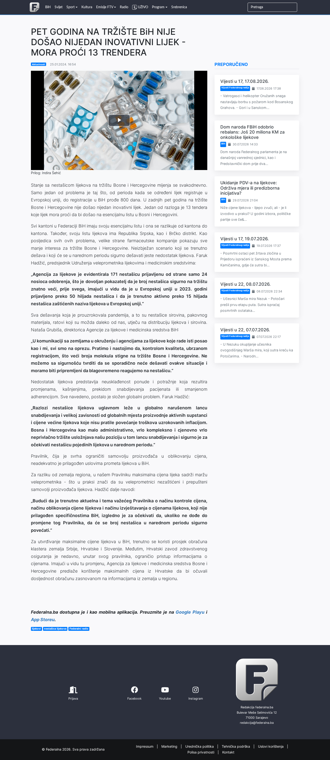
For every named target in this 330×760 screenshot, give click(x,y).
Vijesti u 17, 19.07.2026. (244, 238)
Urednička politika (200, 746)
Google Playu (190, 612)
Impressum (145, 746)
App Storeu (43, 619)
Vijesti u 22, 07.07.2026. (245, 329)
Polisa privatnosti (201, 752)
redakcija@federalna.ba (257, 722)
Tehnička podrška (236, 746)
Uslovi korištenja (271, 746)
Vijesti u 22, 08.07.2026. (245, 284)
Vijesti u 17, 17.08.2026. (244, 81)
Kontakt (228, 752)
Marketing (169, 746)
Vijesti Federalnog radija (235, 87)
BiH (223, 143)
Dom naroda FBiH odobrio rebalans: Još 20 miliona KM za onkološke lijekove (252, 132)
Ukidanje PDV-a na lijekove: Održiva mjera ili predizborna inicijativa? (250, 188)
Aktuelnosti (38, 64)
